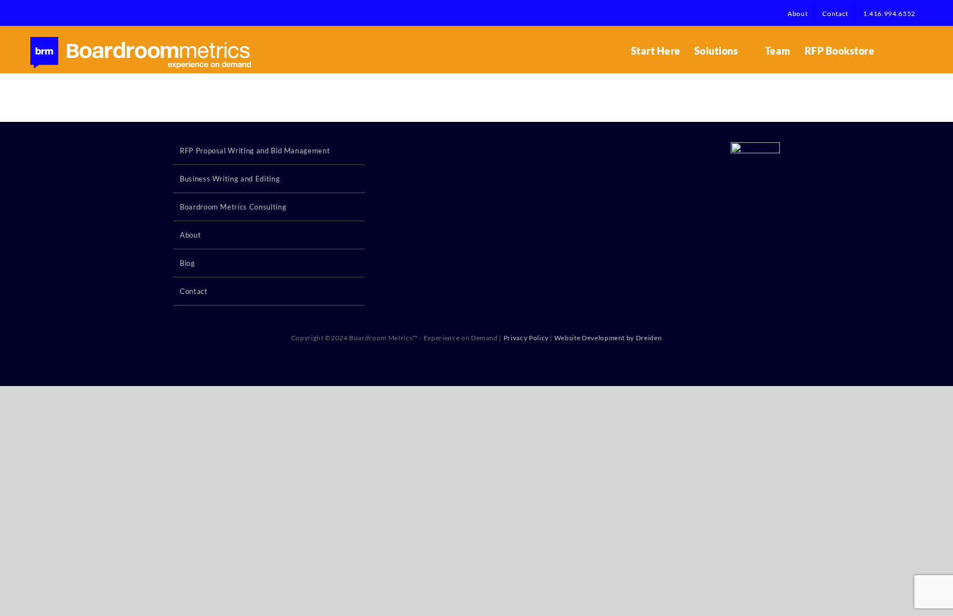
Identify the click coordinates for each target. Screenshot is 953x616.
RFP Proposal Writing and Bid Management (255, 150)
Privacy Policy (526, 338)
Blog (187, 263)
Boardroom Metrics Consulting (233, 206)
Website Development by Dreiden (608, 338)
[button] (905, 51)
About (190, 235)
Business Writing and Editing (230, 178)
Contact (194, 291)
